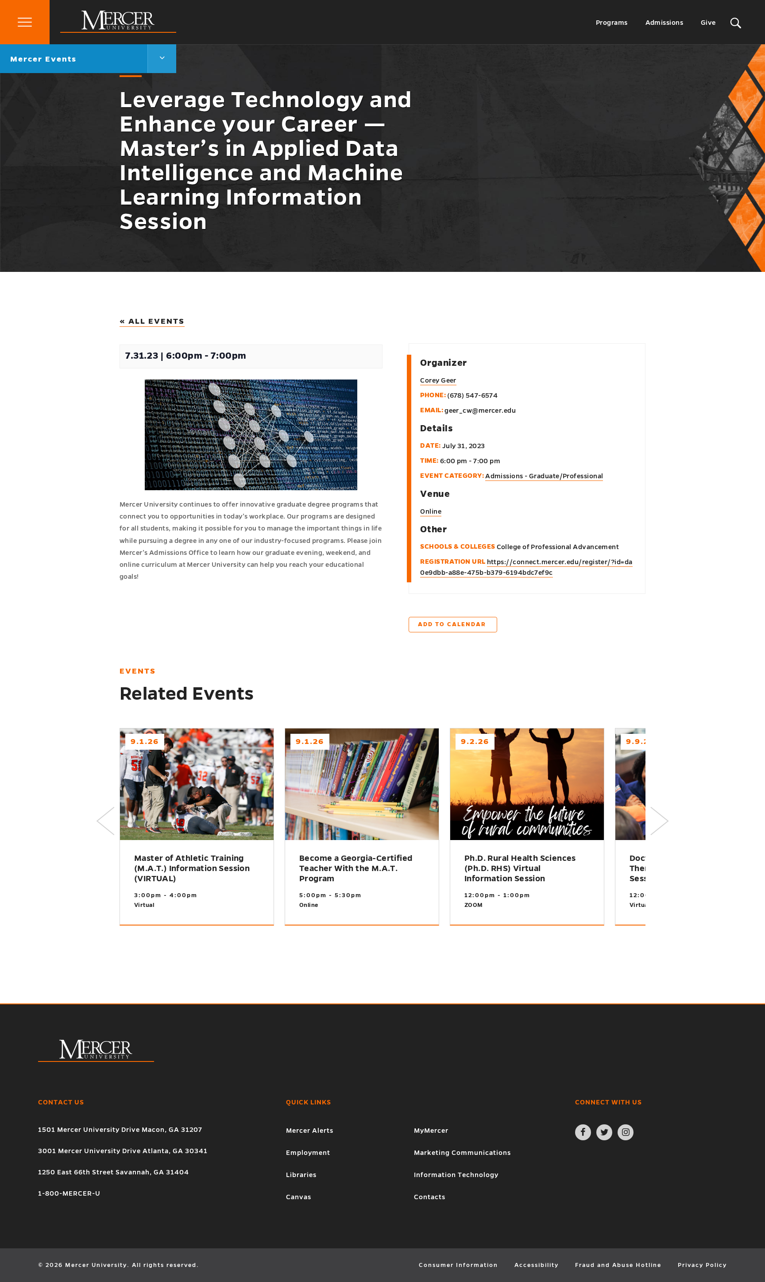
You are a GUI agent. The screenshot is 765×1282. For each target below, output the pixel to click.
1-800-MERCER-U (69, 1193)
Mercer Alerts (309, 1130)
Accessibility (536, 1265)
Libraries (301, 1174)
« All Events (152, 321)
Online (430, 511)
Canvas (298, 1197)
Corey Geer (438, 380)
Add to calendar (452, 624)
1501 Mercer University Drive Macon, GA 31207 (120, 1129)
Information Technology (456, 1174)
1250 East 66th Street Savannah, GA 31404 (113, 1172)
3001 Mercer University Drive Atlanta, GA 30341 (123, 1150)
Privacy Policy (702, 1265)
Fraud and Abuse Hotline (618, 1265)
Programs (612, 22)
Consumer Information (458, 1265)
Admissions (664, 22)
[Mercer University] (118, 31)
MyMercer (431, 1130)
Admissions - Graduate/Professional (544, 476)
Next (659, 821)
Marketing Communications (462, 1152)
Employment (308, 1152)
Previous (105, 821)
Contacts (429, 1197)
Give (708, 22)
